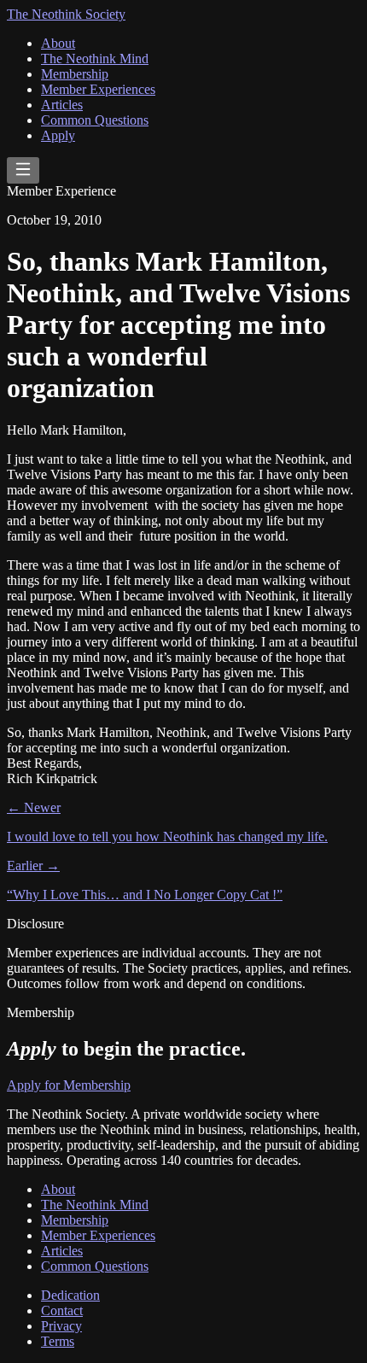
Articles (62, 104)
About (58, 43)
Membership (74, 74)
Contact (62, 1310)
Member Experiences (98, 89)
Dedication (70, 1295)
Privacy (61, 1326)
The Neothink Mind (95, 58)
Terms (57, 1341)
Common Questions (95, 120)
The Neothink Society (66, 14)
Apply (58, 135)
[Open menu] (23, 170)
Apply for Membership (69, 1085)
